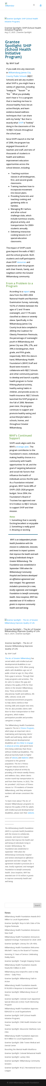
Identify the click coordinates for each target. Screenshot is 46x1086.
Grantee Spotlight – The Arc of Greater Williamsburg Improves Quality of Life (23, 630)
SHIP (21, 122)
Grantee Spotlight (24, 32)
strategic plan (22, 446)
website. (31, 813)
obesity (15, 758)
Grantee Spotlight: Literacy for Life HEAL (21, 943)
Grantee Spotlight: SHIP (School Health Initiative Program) (23, 29)
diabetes (25, 758)
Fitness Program (27, 728)
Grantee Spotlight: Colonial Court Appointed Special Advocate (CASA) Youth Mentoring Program (22, 1002)
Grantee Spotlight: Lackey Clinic (17, 1057)
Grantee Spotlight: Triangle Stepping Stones (22, 961)
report (26, 291)
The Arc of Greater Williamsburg (18, 658)
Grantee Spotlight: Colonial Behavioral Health (23, 1053)
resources (21, 262)
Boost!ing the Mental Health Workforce (20, 1049)
